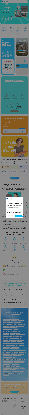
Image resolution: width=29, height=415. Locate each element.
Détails (16, 200)
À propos (21, 200)
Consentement (10, 200)
